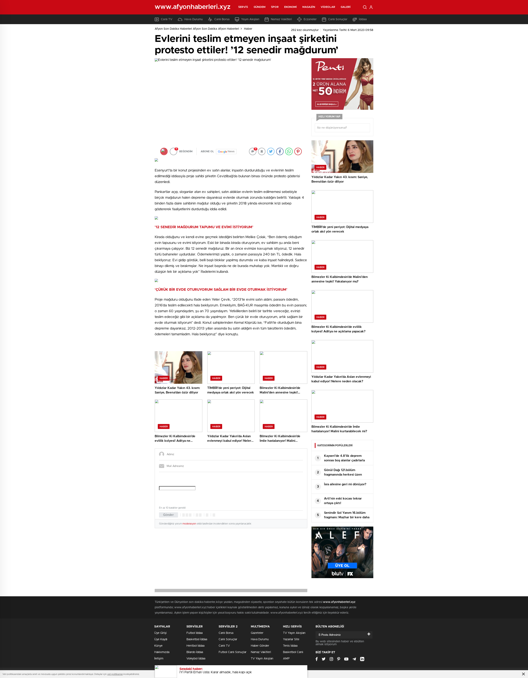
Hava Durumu (193, 19)
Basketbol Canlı (293, 652)
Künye (158, 645)
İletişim (158, 658)
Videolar (328, 7)
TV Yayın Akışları (262, 658)
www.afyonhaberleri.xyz (339, 602)
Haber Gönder (260, 645)
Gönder (168, 514)
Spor (274, 7)
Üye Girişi (160, 633)
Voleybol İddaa (195, 658)
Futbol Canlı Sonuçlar (232, 652)
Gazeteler (257, 633)
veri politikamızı (115, 674)
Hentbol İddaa (195, 645)
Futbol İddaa (194, 633)
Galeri (346, 7)
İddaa (363, 19)
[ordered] (197, 515)
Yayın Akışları (250, 19)
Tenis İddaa (290, 645)
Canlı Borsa (222, 19)
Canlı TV (166, 19)
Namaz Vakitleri (281, 19)
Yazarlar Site (291, 639)
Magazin (308, 7)
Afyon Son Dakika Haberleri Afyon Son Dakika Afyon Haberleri (197, 28)
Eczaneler (310, 19)
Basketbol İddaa (196, 639)
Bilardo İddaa (194, 652)
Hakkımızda (161, 652)
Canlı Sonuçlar (337, 19)
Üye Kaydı (160, 639)
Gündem (260, 7)
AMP (286, 658)
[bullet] (200, 515)
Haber (248, 28)
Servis (243, 7)
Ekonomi (290, 7)
